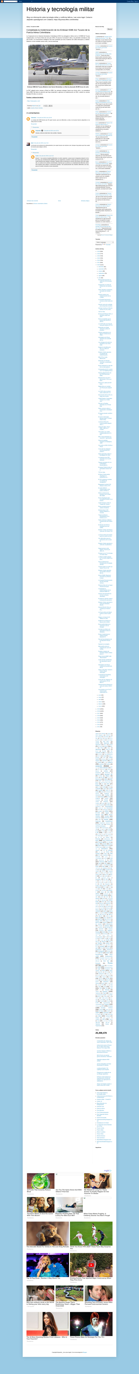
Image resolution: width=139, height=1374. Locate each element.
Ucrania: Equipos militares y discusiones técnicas (104, 1051)
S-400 (102, 965)
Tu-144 (101, 999)
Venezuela (110, 1014)
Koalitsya (98, 885)
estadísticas (109, 821)
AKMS (97, 52)
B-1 (112, 767)
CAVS (102, 791)
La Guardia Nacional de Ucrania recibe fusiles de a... (105, 301)
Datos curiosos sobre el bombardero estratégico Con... (105, 410)
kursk (111, 885)
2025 (98, 253)
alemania (98, 749)
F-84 (99, 834)
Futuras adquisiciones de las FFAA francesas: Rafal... (104, 374)
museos (110, 929)
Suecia (97, 983)
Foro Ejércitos (100, 1110)
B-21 (103, 769)
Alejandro (38, 130)
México (97, 909)
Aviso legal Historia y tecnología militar (102, 1093)
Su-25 (111, 977)
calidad (104, 788)
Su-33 (97, 980)
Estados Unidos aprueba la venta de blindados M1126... (105, 604)
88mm (98, 740)
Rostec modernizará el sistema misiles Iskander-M (104, 636)
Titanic (105, 996)
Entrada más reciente (32, 200)
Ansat (104, 756)
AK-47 (102, 748)
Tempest (111, 993)
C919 (109, 787)
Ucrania (110, 1006)
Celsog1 (98, 46)
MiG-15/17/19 (103, 914)
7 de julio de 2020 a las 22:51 (51, 130)
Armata (99, 762)
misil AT (105, 922)
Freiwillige (98, 225)
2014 (98, 720)
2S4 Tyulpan (98, 736)
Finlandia (98, 839)
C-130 (105, 785)
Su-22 (97, 977)
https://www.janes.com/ (33, 101)
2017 (98, 713)
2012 (98, 724)
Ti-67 (107, 994)
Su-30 (107, 978)
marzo (100, 701)
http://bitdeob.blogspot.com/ (104, 1139)
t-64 (105, 986)
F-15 (109, 829)
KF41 (100, 880)
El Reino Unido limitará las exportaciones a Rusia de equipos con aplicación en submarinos (104, 1079)
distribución (101, 808)
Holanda (110, 850)
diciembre (101, 266)
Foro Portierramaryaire (103, 1112)
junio (100, 695)
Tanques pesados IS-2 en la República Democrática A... (104, 464)
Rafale (107, 952)
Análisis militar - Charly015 (104, 1099)
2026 (98, 251)
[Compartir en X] (48, 106)
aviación (33, 108)
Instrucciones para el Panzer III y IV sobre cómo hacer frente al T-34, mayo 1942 (104, 1047)
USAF (97, 1012)
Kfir (108, 880)
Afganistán (106, 743)
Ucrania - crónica (107, 1007)
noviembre (101, 269)
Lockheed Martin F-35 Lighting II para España (103, 1069)
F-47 (108, 832)
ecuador (100, 811)
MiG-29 (98, 917)
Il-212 (106, 856)
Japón (100, 869)
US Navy (101, 1011)
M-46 (102, 896)
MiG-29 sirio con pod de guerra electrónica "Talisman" (104, 1056)
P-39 (97, 938)
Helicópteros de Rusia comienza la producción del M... (105, 666)
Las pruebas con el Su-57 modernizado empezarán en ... (105, 691)
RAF (101, 952)
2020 (98, 264)
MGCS (102, 909)
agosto (100, 275)
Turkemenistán (106, 1002)
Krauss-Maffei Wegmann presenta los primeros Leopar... (104, 577)
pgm (97, 948)
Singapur (98, 970)
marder (97, 904)
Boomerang (107, 780)
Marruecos (103, 904)
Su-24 (104, 977)
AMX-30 (108, 749)
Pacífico (108, 940)
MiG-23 (100, 916)
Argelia (97, 760)
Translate (108, 244)
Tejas (104, 993)
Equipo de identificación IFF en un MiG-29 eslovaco (104, 349)
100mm (97, 733)
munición (101, 929)
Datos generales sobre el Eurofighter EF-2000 (104, 454)
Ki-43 (100, 882)
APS (104, 757)
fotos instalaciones (108, 840)
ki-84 (101, 884)
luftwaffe (106, 895)
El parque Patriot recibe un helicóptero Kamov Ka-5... (105, 469)
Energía (107, 816)
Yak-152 (107, 1022)
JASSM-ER (108, 869)
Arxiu (97, 123)
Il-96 (111, 858)
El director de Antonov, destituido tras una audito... (104, 526)
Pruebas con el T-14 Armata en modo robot (105, 554)
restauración (109, 956)
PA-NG (101, 940)
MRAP (101, 927)
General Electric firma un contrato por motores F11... (104, 609)
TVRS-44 (97, 1006)
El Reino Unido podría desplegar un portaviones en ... (104, 476)
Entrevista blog (108, 817)
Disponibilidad (109, 806)
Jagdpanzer (105, 868)
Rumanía (98, 963)
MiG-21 (111, 914)
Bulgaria (98, 785)
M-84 (107, 896)
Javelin (97, 871)
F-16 (97, 831)
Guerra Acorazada (101, 1117)
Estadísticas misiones (104, 822)
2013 (98, 722)
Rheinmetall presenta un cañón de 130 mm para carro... (105, 281)
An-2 (106, 752)
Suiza (103, 983)
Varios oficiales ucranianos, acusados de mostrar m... (105, 291)
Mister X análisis (101, 1132)
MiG (96, 914)
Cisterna (98, 798)
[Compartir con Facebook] (50, 106)
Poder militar (100, 1130)
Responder (34, 124)
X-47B (104, 1020)
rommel (109, 959)
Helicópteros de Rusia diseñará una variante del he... (104, 339)
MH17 (108, 909)
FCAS (104, 835)
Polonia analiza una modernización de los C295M (104, 296)
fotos (97, 840)
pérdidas (102, 946)
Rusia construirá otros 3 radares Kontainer (104, 507)
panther (108, 943)
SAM (99, 967)
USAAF (108, 1011)
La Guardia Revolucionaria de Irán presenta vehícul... (105, 582)
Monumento (109, 924)
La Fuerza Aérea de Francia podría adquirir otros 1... (104, 423)
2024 (98, 256)
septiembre (102, 273)
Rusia (110, 963)
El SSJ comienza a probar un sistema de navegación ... (105, 481)
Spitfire (111, 970)
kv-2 (110, 887)
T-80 (100, 988)
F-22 (109, 831)
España (106, 819)
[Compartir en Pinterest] (52, 106)
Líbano (102, 892)
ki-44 (104, 882)
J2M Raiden (98, 868)
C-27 (99, 787)
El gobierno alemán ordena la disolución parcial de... (105, 599)
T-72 (111, 986)
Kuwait (99, 887)
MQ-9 (97, 927)
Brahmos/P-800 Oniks (106, 782)
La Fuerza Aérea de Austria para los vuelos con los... (105, 535)
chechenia (98, 795)
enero (100, 706)
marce (97, 171)
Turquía (106, 1004)
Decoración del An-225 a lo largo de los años (105, 395)
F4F (102, 834)
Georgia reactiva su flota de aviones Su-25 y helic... (105, 308)
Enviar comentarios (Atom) (40, 203)
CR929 (97, 801)
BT (102, 783)
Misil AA (98, 922)
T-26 (111, 983)
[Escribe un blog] (46, 106)
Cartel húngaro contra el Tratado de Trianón (104, 503)
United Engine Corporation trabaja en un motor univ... (105, 400)
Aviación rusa (100, 1106)
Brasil (36, 108)
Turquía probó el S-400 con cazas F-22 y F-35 (105, 567)
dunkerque (105, 809)
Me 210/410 (108, 906)
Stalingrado (101, 973)
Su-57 (97, 981)
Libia (108, 892)
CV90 (108, 803)
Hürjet (105, 853)
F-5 (112, 832)
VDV (104, 1014)
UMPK (107, 1009)
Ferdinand (110, 835)
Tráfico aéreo (105, 997)
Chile (97, 796)
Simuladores (108, 968)
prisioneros (110, 949)
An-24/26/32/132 (109, 754)
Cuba (103, 803)
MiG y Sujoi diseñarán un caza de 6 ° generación (105, 437)
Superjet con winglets (103, 644)
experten (98, 827)
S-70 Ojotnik (110, 965)
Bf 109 (102, 777)
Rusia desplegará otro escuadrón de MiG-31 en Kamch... (105, 499)
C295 (103, 787)
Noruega (105, 933)
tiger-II (99, 996)
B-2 (99, 769)
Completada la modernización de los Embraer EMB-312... (104, 590)
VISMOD (98, 1019)
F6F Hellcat (98, 835)
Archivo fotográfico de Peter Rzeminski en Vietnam (104, 1064)
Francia (100, 842)
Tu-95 (97, 1002)
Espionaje (98, 821)
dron (99, 809)
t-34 (102, 985)
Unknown (33, 117)
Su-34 (102, 980)
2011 (98, 726)
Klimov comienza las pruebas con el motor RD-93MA (104, 494)
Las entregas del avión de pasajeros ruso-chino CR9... (105, 344)
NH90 (103, 932)
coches (106, 798)
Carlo (37, 155)
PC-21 (109, 944)
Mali (96, 903)
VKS (103, 1019)
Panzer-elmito (100, 1128)
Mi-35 (99, 912)
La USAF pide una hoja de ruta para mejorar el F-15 (105, 324)
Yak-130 (98, 1022)
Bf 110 (109, 777)
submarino (106, 981)
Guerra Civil (107, 845)
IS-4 (103, 864)
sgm (99, 969)
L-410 (106, 888)
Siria (103, 970)
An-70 (99, 756)
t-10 (108, 983)
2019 (98, 709)
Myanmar (101, 930)
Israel (97, 866)
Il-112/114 (105, 855)
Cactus (97, 151)
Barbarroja (107, 772)
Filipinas (107, 837)
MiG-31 (111, 917)
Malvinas (101, 903)
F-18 (103, 831)
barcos (98, 774)
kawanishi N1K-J (106, 877)
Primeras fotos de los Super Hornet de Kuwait (105, 586)
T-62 (99, 986)
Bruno (97, 162)
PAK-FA (104, 941)
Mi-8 (108, 912)
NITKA (109, 932)
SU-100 (98, 975)
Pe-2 (97, 946)
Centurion (108, 791)
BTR (108, 784)
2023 (98, 258)
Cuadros (97, 803)
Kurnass (98, 90)
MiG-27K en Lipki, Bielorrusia (103, 358)
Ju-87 (104, 872)
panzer (97, 944)
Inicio (59, 200)
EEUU (107, 811)
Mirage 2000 (99, 921)
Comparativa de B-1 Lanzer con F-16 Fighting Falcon (105, 370)
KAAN (105, 876)
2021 (98, 262)
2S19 (109, 733)
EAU (111, 809)
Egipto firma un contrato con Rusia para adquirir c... (105, 388)
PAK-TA (111, 941)
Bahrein (97, 771)
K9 (101, 874)
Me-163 (97, 908)
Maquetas (108, 903)
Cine (109, 796)
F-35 (97, 832)
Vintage (97, 1017)
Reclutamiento (99, 954)
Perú (109, 946)
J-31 (110, 866)
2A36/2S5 (103, 733)
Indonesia (101, 861)
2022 (98, 260)
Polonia (107, 948)
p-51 (109, 938)
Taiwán (97, 991)
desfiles (108, 805)
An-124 (104, 751)
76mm (106, 738)
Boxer (97, 782)
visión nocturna (106, 1017)
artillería (110, 762)
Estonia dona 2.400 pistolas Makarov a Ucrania (103, 511)
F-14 (104, 829)
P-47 (105, 938)
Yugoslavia (98, 1025)
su (112, 973)
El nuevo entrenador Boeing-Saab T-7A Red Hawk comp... (105, 418)
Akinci (109, 747)
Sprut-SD (100, 972)
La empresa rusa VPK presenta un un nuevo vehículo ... (104, 459)
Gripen (99, 845)
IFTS (99, 855)
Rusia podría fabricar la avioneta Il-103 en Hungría (104, 626)
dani (32, 143)
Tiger (111, 994)
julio (100, 277)
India (111, 860)
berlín (97, 777)
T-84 (106, 988)
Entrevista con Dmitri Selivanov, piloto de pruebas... (104, 329)
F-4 (103, 832)
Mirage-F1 (107, 920)
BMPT (100, 780)
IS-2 (111, 863)
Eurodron (108, 824)
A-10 (104, 740)
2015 (98, 718)
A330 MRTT (106, 741)
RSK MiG (106, 961)
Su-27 (100, 978)
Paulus (103, 944)
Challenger (106, 793)
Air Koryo (100, 746)
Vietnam (108, 1016)
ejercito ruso (100, 814)
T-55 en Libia (101, 472)
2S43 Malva (106, 736)
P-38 (110, 936)
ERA (100, 819)
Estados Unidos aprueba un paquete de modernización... (104, 353)
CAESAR (98, 788)
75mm (101, 738)
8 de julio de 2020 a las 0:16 (41, 143)
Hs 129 (101, 852)
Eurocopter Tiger (100, 824)
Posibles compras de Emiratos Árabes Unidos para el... (105, 653)
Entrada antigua (85, 200)
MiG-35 (100, 919)
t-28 (98, 984)
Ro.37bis (97, 959)
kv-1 (105, 887)
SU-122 (104, 975)
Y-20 (109, 1020)
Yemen (107, 1024)
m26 (108, 898)
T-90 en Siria (101, 311)
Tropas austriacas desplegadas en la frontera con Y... (103, 516)
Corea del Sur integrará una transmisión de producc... (104, 450)
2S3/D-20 (108, 735)
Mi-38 (103, 912)
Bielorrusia (98, 779)
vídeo (99, 1016)
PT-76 (97, 952)
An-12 (97, 751)
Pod (102, 948)
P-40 (101, 938)
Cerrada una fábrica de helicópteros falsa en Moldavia (104, 631)
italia (103, 866)
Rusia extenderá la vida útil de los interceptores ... (105, 366)
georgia (104, 844)
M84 (103, 901)
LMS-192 (106, 893)
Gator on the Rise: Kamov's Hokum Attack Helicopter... (105, 671)
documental (109, 808)
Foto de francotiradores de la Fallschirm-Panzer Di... (105, 641)
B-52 (109, 769)
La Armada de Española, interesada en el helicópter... (104, 676)
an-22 (111, 752)
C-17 (111, 785)
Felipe (97, 79)
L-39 (101, 888)
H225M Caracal (99, 847)
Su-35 (108, 980)
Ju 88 (99, 872)
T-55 (111, 985)
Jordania (111, 871)
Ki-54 (108, 882)
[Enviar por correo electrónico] (44, 106)
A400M (97, 743)
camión (111, 788)
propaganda (101, 951)
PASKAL (98, 134)
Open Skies (106, 935)
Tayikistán (98, 993)
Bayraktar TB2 (109, 774)
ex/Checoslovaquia (100, 826)
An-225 (100, 754)
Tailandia (107, 990)
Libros (97, 893)
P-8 (96, 940)
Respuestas (36, 127)
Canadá (100, 790)
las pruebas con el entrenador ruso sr (103, 152)
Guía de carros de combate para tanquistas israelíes (105, 305)
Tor (110, 996)
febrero (101, 704)
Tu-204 (102, 1001)
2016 (98, 715)
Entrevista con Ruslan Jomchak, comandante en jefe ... (104, 362)
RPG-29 (97, 961)
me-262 (102, 908)
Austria (108, 764)
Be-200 (100, 775)
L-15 (97, 888)
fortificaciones (107, 839)
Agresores (98, 744)
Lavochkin (103, 890)
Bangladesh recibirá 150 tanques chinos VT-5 (104, 485)
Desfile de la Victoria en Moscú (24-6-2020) (104, 621)
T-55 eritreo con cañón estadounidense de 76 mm (104, 433)
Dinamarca (98, 806)
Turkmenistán (99, 1004)
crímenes (105, 801)
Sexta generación (108, 967)
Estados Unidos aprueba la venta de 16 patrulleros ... (105, 545)
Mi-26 (105, 911)
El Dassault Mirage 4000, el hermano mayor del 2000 (105, 315)
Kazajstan (98, 879)
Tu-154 (106, 999)
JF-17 (103, 871)
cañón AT (108, 790)
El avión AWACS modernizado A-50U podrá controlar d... (104, 489)
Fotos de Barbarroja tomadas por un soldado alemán (105, 563)
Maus (110, 904)
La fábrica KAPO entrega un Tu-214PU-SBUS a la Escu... (105, 558)
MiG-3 (105, 917)
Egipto (107, 813)
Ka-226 (106, 874)
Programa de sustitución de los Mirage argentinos (104, 1073)
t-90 (112, 988)
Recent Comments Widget (107, 235)
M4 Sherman (103, 900)
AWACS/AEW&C (103, 768)
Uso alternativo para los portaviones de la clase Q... (105, 540)
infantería (110, 861)
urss (111, 1009)
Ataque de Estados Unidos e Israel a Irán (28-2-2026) (104, 1084)
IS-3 (99, 864)
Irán (106, 863)
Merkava (108, 908)
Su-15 (109, 975)
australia (101, 764)
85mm (111, 738)
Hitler (104, 850)
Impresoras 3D (102, 860)
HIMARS (97, 850)
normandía (98, 933)
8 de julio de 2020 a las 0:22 (46, 155)
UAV (102, 1006)
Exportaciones (105, 827)
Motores (107, 925)
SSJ (111, 972)
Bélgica (107, 776)
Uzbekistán (106, 1012)
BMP (111, 779)
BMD (106, 779)
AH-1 (105, 744)
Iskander (108, 865)
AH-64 (111, 744)
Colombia (40, 108)
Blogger (85, 1352)
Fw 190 (108, 842)
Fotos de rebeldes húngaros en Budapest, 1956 (105, 442)
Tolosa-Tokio (100, 1134)
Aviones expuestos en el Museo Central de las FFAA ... (104, 334)
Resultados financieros (104, 958)
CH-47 (97, 793)
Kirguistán (107, 884)
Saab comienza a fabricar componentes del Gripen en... (105, 521)
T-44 (107, 984)
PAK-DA (97, 941)
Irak (100, 863)
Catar (97, 792)
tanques (105, 991)
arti (105, 762)
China (102, 796)
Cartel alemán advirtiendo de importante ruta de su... (105, 661)
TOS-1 (97, 997)
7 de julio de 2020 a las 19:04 (44, 117)
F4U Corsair (108, 834)
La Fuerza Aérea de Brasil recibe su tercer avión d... (105, 614)
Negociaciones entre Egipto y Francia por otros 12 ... (104, 550)
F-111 (100, 829)
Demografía (101, 804)
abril (100, 699)
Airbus (105, 746)
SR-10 (106, 972)
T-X (100, 989)
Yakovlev (98, 1024)
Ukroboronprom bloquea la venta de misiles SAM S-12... (105, 686)
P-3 (106, 936)
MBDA (97, 906)
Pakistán (100, 943)
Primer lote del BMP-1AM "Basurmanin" (104, 657)
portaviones (99, 949)
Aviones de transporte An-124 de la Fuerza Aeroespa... (105, 595)
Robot (103, 959)
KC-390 (106, 879)
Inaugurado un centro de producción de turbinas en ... (105, 286)
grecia (111, 844)
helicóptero (104, 848)
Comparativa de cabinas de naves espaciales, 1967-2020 (104, 1041)
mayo (100, 697)
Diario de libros (101, 1108)
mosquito (100, 925)
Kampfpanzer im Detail (103, 1123)
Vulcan (111, 1019)
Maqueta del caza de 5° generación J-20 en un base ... (104, 379)
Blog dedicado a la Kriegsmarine (102, 1104)
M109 (103, 898)
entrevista (98, 817)
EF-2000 (98, 813)
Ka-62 (101, 876)
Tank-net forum (101, 1137)
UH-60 (101, 1009)
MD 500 (102, 906)
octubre (101, 271)
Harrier (106, 847)
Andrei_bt (99, 1101)
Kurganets (104, 885)
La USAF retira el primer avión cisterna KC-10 (104, 392)
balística (106, 771)
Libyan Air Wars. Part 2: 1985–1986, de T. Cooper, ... (104, 428)
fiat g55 (100, 837)
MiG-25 (108, 916)
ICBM (111, 853)
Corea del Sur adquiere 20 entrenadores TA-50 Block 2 (105, 681)
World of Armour (101, 1136)
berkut (97, 63)
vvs (98, 1021)
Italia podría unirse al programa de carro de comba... (104, 648)
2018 (98, 711)
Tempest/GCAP (100, 994)
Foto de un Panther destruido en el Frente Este (104, 405)
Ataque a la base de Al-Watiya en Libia (104, 618)
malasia (108, 901)
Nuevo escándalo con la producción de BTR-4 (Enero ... (104, 320)
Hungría (98, 853)
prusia (108, 951)
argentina (104, 760)
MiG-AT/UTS (108, 919)
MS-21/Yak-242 (109, 927)
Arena (109, 759)
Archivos (103, 759)
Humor (107, 852)
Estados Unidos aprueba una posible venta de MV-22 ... (104, 572)
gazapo (97, 844)
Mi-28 (111, 911)
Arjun (111, 760)
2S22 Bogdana (99, 735)
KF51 (105, 880)
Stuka (108, 973)
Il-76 (105, 858)
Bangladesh (98, 772)
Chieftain (107, 795)
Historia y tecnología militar (60, 9)
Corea (106, 800)
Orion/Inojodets (99, 936)
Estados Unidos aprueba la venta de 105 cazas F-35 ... (105, 531)
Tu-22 (108, 1001)
